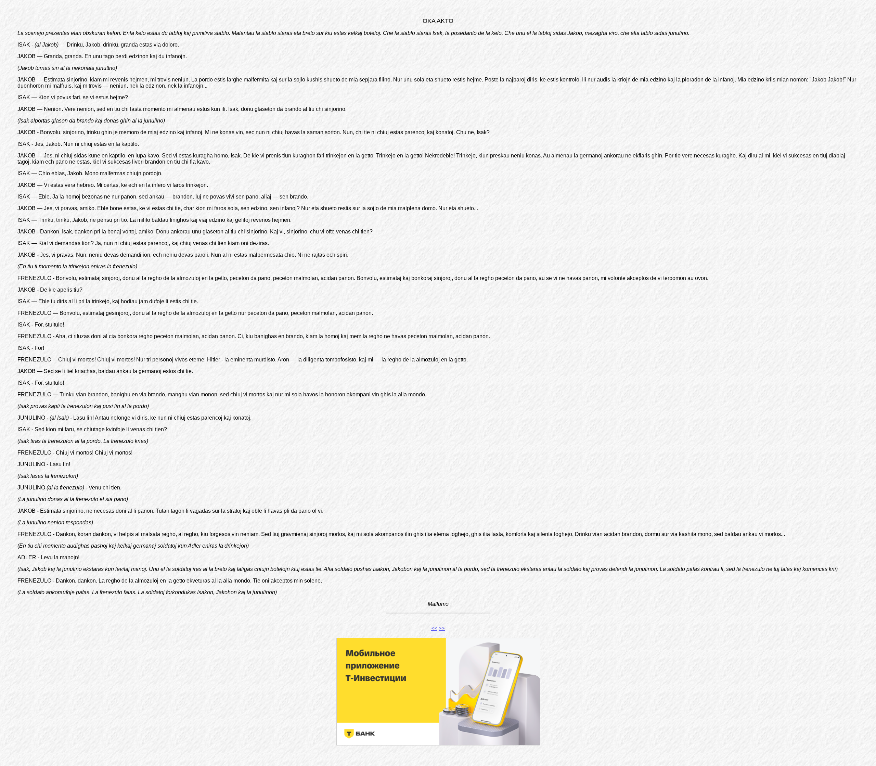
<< (434, 628)
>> (442, 628)
